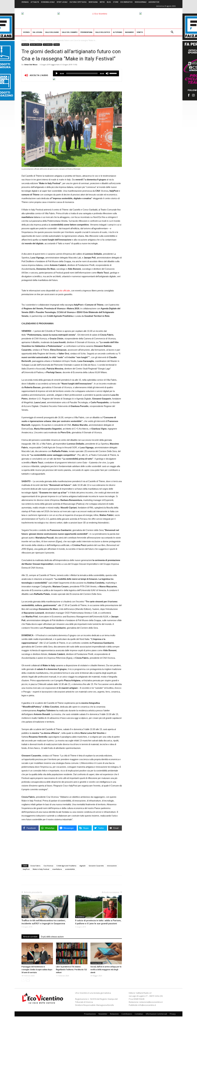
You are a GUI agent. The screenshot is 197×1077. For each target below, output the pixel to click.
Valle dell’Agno (52, 32)
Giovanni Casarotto (96, 866)
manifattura (57, 869)
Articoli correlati (30, 937)
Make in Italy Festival (41, 869)
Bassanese (129, 32)
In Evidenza (48, 44)
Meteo (102, 2)
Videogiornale (140, 2)
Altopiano (117, 32)
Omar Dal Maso (30, 64)
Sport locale (62, 2)
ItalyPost (26, 869)
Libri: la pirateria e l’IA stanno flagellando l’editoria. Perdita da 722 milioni (71, 970)
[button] (172, 32)
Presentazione (90, 1014)
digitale (82, 866)
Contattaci (139, 1014)
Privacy (173, 1014)
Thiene (32, 40)
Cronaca (25, 2)
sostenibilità (70, 869)
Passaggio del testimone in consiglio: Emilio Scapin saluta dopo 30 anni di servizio (36, 970)
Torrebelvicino (27, 963)
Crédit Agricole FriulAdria (66, 866)
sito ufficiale (64, 290)
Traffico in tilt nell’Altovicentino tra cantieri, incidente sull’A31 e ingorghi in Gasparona (43, 922)
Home (24, 40)
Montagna (93, 2)
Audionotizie (154, 2)
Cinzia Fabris (35, 866)
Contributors (126, 1014)
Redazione (114, 1014)
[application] (86, 73)
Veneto (140, 32)
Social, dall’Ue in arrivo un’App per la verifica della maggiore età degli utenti (105, 970)
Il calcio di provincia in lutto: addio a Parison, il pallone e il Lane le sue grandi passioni (98, 922)
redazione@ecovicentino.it (151, 1002)
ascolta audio (56, 73)
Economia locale (48, 2)
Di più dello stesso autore (52, 937)
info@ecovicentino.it (147, 1005)
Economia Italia (62, 963)
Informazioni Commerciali (156, 1014)
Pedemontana (86, 32)
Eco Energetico (126, 2)
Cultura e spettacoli (78, 2)
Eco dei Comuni (36, 44)
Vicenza (26, 32)
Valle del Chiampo (69, 32)
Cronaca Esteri (96, 963)
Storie (115, 2)
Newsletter (102, 1014)
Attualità (35, 2)
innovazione (112, 866)
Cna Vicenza (48, 866)
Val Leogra (37, 32)
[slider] (113, 73)
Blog (109, 2)
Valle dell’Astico (102, 32)
